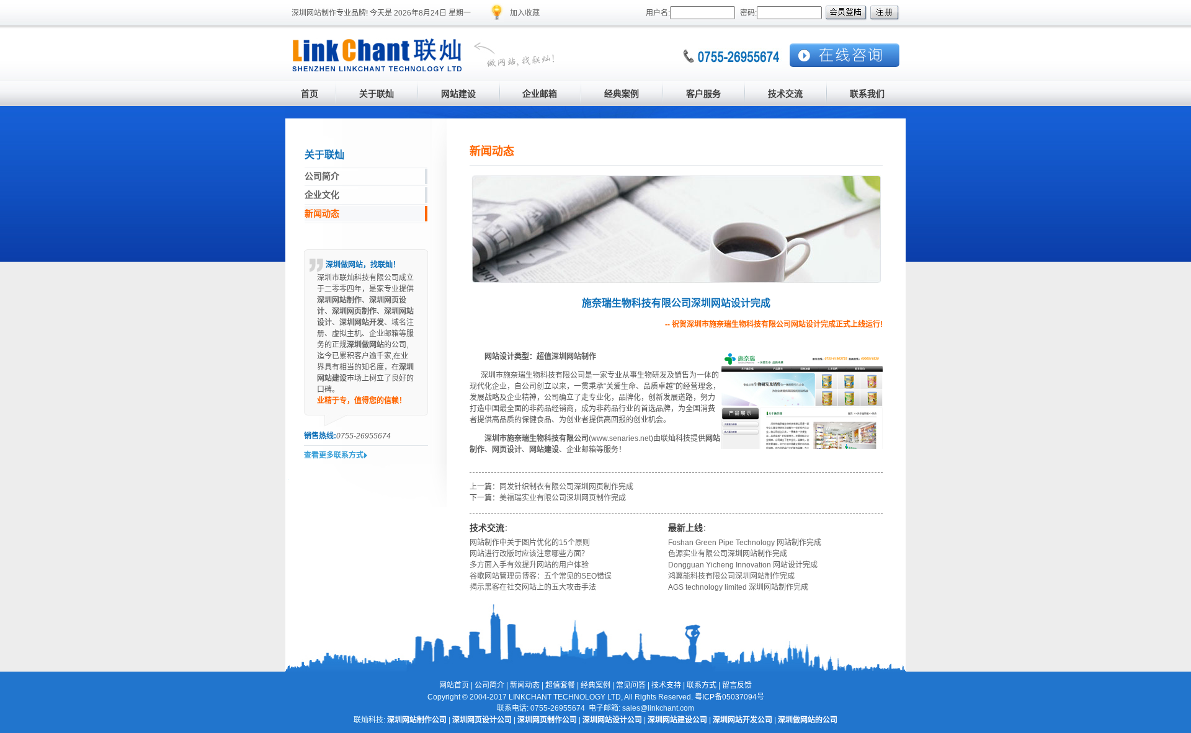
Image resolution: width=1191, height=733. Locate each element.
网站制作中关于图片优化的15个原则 (530, 542)
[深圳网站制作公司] (377, 68)
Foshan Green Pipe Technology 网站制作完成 (744, 542)
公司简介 (489, 685)
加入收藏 (525, 13)
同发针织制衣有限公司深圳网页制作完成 (566, 486)
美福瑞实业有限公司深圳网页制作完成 (562, 498)
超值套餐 (560, 685)
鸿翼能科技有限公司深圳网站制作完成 (731, 576)
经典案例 (595, 685)
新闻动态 (525, 685)
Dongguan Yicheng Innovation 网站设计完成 (743, 565)
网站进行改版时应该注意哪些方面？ (529, 553)
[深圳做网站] (509, 68)
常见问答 (631, 685)
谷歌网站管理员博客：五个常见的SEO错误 (541, 576)
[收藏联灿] (497, 20)
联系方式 (701, 685)
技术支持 (666, 685)
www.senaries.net (621, 438)
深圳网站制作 (314, 13)
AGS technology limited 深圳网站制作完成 (738, 587)
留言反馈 (737, 685)
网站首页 (454, 685)
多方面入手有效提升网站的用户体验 (529, 565)
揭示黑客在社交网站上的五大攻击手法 (533, 587)
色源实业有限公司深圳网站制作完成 (727, 553)
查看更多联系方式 (334, 455)
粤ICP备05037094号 (729, 697)
